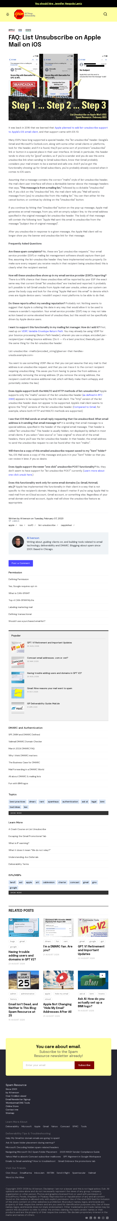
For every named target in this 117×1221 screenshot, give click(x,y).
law (25, 807)
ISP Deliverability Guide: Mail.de (43, 703)
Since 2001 (11, 1089)
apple (12, 30)
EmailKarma (26, 1173)
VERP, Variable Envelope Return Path (42, 331)
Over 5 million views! (16, 1095)
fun (57, 941)
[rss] (106, 1217)
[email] (86, 1217)
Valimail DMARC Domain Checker (25, 741)
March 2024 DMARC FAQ (22, 748)
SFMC (75, 1126)
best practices (17, 801)
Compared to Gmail (84, 407)
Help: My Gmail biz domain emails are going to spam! (32, 1138)
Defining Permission (19, 579)
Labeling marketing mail (21, 607)
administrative (27, 993)
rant (42, 801)
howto (102, 993)
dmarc (32, 801)
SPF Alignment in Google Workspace (82, 1156)
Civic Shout (11, 1173)
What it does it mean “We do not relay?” (30, 850)
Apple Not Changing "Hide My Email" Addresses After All (57, 1008)
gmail (85, 882)
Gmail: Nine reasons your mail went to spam (49, 688)
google (13, 887)
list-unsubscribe (47, 525)
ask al (85, 801)
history (13, 999)
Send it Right (63, 1173)
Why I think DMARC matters (23, 755)
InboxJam (39, 1173)
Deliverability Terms (19, 864)
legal (94, 801)
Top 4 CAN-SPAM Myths (21, 600)
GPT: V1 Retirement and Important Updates (49, 642)
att (37, 882)
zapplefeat (66, 525)
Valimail (92, 1173)
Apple (37, 1126)
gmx (94, 882)
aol (20, 882)
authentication (70, 801)
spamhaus (53, 801)
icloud (48, 999)
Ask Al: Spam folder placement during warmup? (30, 1142)
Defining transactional (20, 614)
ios (20, 30)
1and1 (12, 882)
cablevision (49, 882)
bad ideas (15, 807)
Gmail (46, 1126)
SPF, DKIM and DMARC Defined (24, 734)
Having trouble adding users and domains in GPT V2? (54, 673)
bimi (102, 801)
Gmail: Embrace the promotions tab (76, 1161)
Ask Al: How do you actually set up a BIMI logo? (91, 1003)
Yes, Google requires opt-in (23, 586)
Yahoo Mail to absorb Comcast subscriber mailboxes (33, 1156)
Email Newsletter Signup (18, 1099)
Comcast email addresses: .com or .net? (47, 657)
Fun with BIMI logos (18, 783)
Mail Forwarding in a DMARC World (26, 769)
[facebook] (98, 1217)
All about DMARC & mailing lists (25, 776)
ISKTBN (50, 1173)
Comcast (65, 1126)
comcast (74, 882)
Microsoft (27, 1126)
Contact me (12, 1109)
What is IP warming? (19, 843)
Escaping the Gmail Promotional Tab (27, 836)
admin (13, 993)
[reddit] (94, 1217)
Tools (84, 1126)
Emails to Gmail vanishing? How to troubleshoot (31, 1161)
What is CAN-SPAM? (19, 593)
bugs (12, 941)
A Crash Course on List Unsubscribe (27, 829)
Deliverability (12, 1126)
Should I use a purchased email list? (27, 621)
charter (62, 882)
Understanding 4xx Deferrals (23, 857)
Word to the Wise (15, 1177)
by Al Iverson (12, 1092)
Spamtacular (79, 1173)
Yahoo (54, 1126)
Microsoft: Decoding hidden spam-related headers (32, 1147)
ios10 (28, 30)
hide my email (61, 993)
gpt (102, 941)
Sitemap (10, 1113)
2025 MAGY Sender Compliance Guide (80, 1152)
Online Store (12, 1106)
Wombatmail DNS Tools (18, 1102)
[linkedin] (90, 1217)
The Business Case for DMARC (24, 762)
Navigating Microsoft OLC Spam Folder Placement (31, 1152)
